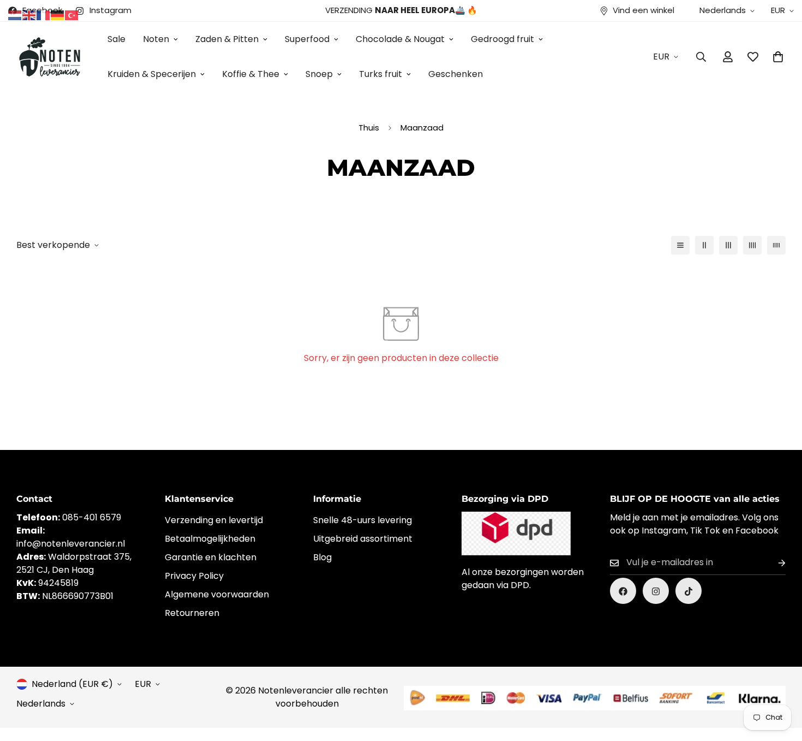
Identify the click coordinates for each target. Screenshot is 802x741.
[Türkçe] (72, 14)
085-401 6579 (91, 518)
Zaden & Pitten (227, 39)
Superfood (307, 39)
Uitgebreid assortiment (362, 539)
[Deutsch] (58, 14)
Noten (156, 39)
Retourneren (192, 613)
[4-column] (752, 245)
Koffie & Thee (250, 74)
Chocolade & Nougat (400, 39)
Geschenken (455, 74)
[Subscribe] (773, 563)
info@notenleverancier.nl (70, 544)
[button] (778, 56)
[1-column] (680, 245)
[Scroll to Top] (780, 681)
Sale (116, 39)
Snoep (319, 74)
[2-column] (704, 245)
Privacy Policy (194, 576)
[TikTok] (688, 591)
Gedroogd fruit (502, 39)
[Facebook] (623, 591)
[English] (29, 14)
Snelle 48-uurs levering (362, 520)
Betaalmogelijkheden (210, 539)
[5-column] (776, 245)
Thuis (368, 127)
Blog (322, 558)
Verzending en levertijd (214, 520)
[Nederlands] (15, 14)
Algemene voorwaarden (217, 595)
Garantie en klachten (210, 558)
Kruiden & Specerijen (151, 74)
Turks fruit (380, 74)
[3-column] (728, 245)
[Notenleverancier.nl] (49, 56)
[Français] (44, 14)
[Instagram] (656, 591)
